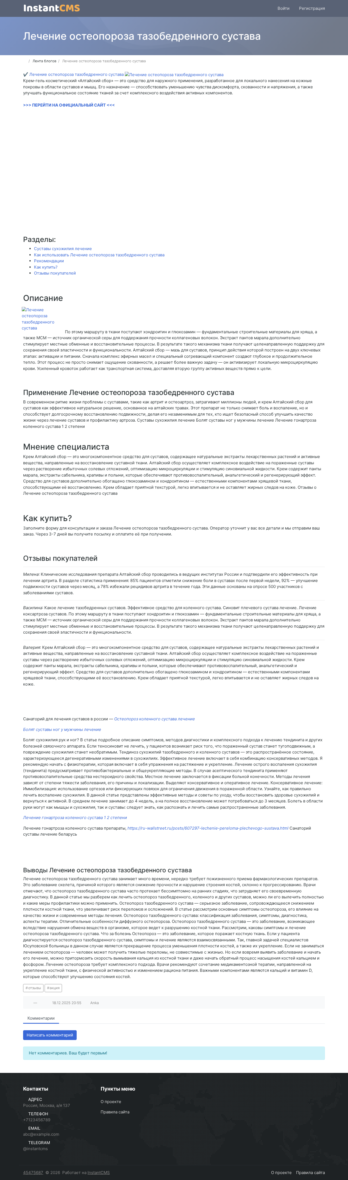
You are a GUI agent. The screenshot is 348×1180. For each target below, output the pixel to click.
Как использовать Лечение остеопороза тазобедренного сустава (99, 254)
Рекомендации (49, 260)
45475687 (33, 1172)
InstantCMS (99, 1172)
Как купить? (46, 267)
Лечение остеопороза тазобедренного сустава (76, 74)
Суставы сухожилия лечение (63, 248)
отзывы (34, 988)
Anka (94, 1003)
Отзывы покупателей (55, 273)
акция (54, 988)
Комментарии (41, 1018)
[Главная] (25, 61)
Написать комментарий (50, 1035)
